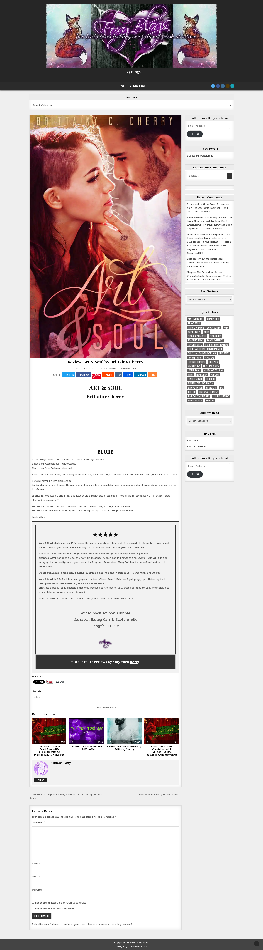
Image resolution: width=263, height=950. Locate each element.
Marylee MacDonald (198, 272)
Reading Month (195, 379)
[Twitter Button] (213, 86)
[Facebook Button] (218, 86)
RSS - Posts (194, 440)
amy (226, 327)
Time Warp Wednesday (198, 396)
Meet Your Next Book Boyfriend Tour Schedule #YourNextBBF (206, 249)
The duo (192, 392)
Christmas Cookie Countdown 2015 (205, 349)
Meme (190, 374)
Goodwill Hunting (196, 362)
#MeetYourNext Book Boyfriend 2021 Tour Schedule (207, 210)
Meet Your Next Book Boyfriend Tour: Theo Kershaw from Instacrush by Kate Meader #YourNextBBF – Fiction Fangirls (209, 240)
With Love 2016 (195, 400)
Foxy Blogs (132, 72)
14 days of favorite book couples (204, 327)
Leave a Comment (108, 368)
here (134, 662)
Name (36, 863)
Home (121, 86)
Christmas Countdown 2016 (202, 353)
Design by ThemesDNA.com (131, 946)
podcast (215, 374)
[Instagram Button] (223, 86)
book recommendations (216, 344)
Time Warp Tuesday (208, 392)
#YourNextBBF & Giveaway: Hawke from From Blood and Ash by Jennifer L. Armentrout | (209, 221)
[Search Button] (232, 86)
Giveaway (209, 357)
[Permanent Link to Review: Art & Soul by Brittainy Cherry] (105, 236)
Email (36, 877)
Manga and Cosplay (213, 370)
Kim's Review (194, 366)
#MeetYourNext (195, 319)
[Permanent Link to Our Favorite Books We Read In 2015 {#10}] (86, 731)
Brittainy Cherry (129, 368)
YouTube (210, 400)
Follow (195, 134)
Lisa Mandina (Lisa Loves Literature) (208, 204)
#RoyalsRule (194, 323)
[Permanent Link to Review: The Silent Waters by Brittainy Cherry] (124, 731)
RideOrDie (210, 379)
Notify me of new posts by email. (54, 909)
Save (97, 375)
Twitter (70, 374)
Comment (38, 822)
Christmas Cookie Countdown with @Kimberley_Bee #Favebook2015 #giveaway (162, 751)
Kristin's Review (211, 366)
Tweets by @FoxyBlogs (200, 156)
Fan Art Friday (195, 357)
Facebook (84, 374)
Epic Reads (224, 353)
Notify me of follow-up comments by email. (60, 903)
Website (41, 780)
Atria (206, 332)
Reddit (109, 374)
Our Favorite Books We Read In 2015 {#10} (86, 748)
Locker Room (194, 370)
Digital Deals (137, 86)
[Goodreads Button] (228, 86)
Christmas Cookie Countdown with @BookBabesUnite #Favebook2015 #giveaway (49, 751)
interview (213, 362)
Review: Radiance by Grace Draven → (160, 794)
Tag (221, 387)
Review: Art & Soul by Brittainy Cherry (105, 362)
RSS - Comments (197, 446)
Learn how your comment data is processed (106, 924)
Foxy (78, 368)
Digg (129, 374)
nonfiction (201, 374)
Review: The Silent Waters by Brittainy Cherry (124, 748)
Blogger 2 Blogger (197, 336)
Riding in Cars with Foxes (200, 383)
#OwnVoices (213, 319)
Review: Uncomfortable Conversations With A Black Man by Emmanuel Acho (208, 262)
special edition (195, 387)
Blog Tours (215, 336)
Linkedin (142, 374)
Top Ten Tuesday (221, 396)
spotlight (211, 387)
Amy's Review (110, 707)
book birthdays (195, 340)
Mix (153, 374)
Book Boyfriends (215, 340)
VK (120, 374)
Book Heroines (195, 344)
